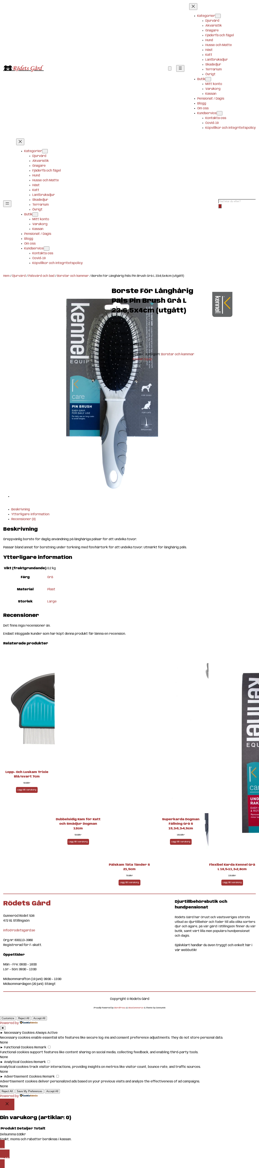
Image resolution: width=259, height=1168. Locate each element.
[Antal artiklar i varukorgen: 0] (169, 68)
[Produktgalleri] (111, 394)
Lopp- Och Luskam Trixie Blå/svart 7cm (26, 774)
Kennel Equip (142, 359)
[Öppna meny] (180, 68)
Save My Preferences (29, 1091)
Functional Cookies (18, 1047)
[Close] (7, 1104)
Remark (40, 1047)
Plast (51, 589)
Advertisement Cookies (23, 1076)
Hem (6, 276)
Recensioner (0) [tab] (23, 519)
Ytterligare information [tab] (30, 514)
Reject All (23, 1018)
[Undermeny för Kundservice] (219, 113)
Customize (8, 1018)
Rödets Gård (27, 903)
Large (52, 601)
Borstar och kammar (73, 276)
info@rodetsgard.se (19, 930)
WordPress (120, 1008)
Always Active (46, 1033)
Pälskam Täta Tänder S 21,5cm (129, 867)
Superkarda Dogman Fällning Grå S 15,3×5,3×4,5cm (181, 824)
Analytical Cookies (18, 1062)
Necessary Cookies (19, 1033)
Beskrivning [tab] (20, 509)
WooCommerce (135, 1008)
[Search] (220, 206)
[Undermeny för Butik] (208, 79)
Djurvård (19, 276)
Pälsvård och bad (41, 276)
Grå (50, 577)
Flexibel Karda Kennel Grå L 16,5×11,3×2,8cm (232, 867)
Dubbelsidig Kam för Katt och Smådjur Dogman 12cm (78, 824)
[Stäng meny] (193, 6)
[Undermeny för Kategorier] (218, 16)
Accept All (39, 1018)
